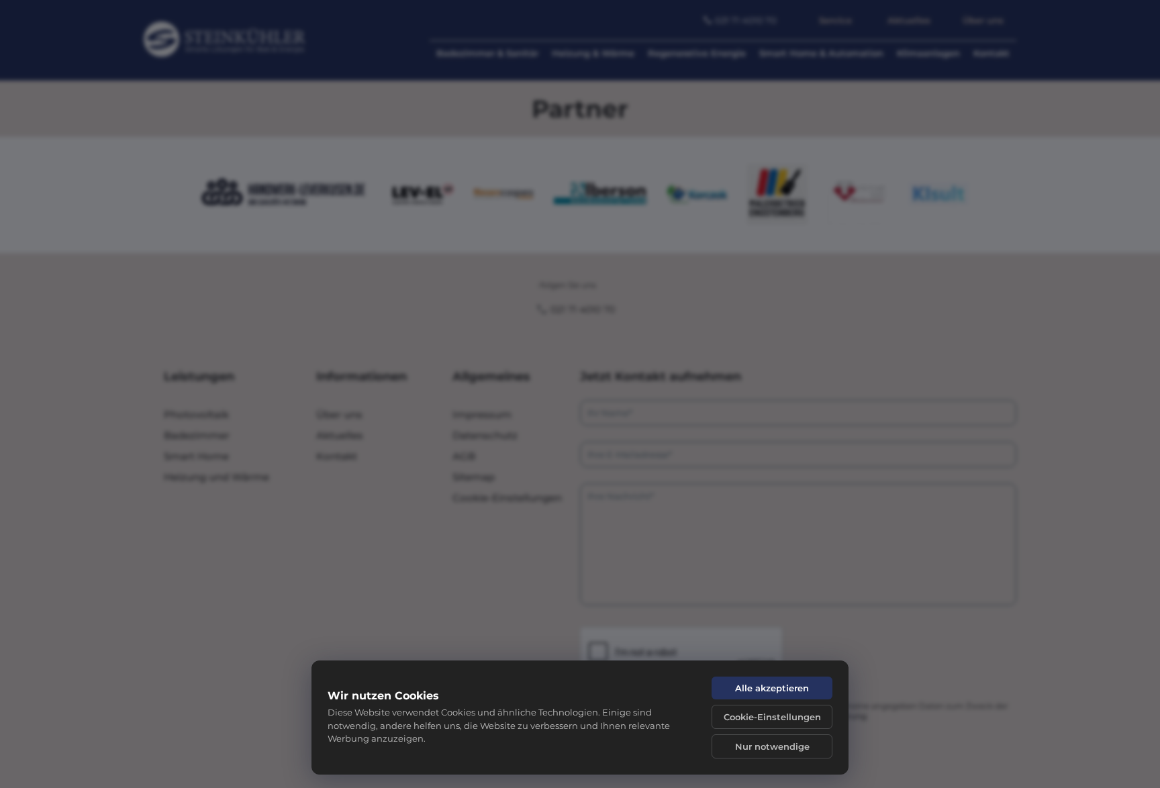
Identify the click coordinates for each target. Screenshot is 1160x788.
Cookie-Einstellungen (772, 716)
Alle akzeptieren (772, 688)
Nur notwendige (772, 746)
